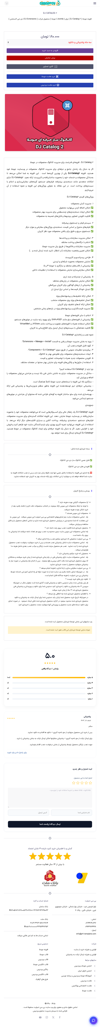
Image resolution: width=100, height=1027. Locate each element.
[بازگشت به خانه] (50, 3)
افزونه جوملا (43, 949)
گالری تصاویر (48, 66)
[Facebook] (59, 1017)
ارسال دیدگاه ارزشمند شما (50, 824)
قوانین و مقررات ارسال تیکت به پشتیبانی (81, 954)
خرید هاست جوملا (48, 76)
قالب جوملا (44, 954)
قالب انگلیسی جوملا (40, 964)
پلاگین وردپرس (42, 969)
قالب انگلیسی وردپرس (40, 974)
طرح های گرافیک (42, 979)
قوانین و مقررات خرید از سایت (85, 949)
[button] (94, 3)
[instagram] (46, 1017)
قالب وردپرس (43, 959)
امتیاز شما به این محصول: (83, 778)
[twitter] (53, 1017)
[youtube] (40, 1017)
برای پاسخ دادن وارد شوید (17, 752)
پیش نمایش (50, 57)
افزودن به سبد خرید (50, 50)
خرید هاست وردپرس (48, 85)
